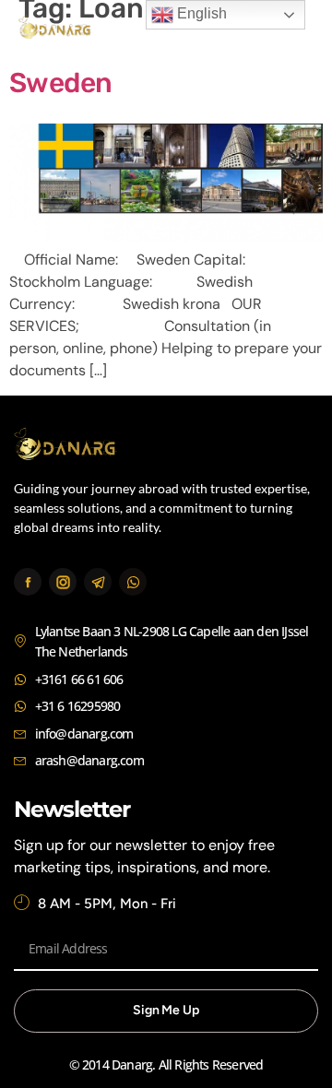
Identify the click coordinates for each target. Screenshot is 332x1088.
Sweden (60, 83)
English (200, 13)
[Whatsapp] (133, 582)
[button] (293, 30)
